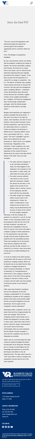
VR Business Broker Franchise (10, 384)
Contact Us (5, 416)
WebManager (20, 435)
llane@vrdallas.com (11, 414)
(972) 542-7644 (9, 412)
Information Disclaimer (11, 435)
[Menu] (31, 3)
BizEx (25, 435)
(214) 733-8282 (10, 409)
